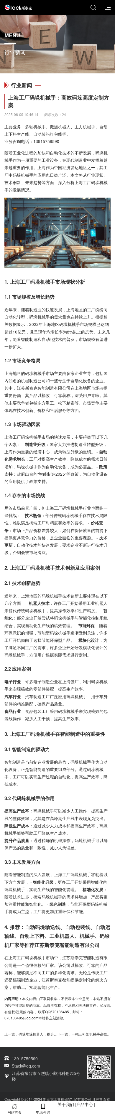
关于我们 (66, 1104)
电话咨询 (43, 1112)
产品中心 (84, 1104)
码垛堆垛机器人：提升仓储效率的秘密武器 (52, 1033)
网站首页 (14, 1112)
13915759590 (46, 141)
